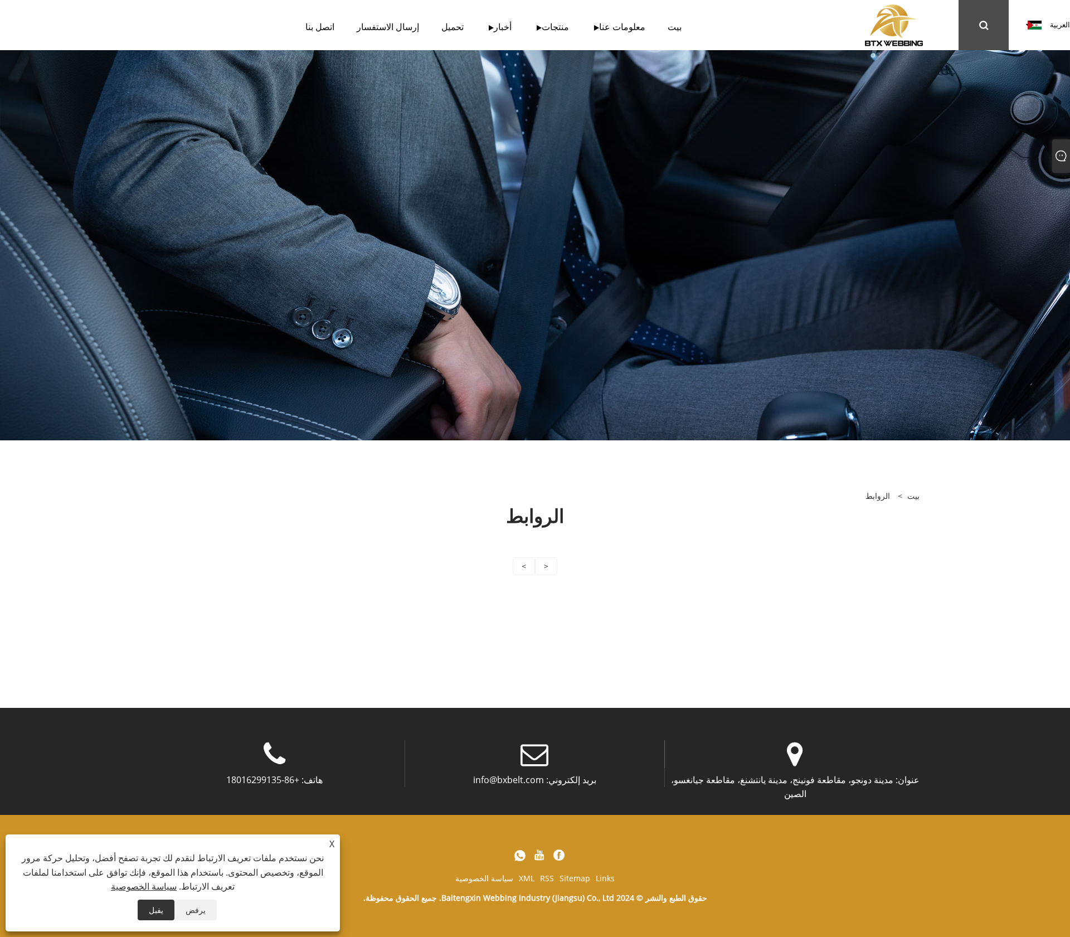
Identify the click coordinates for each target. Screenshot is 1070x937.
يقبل (156, 910)
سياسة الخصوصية (484, 878)
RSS (547, 878)
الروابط (877, 496)
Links (605, 878)
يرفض (196, 910)
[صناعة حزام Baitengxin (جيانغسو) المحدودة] (894, 24)
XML (526, 878)
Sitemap (575, 878)
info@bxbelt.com (508, 780)
